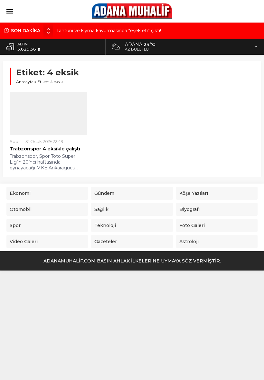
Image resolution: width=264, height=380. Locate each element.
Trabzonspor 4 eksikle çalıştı (45, 149)
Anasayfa (24, 81)
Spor (15, 141)
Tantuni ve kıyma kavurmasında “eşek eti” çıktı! (108, 30)
